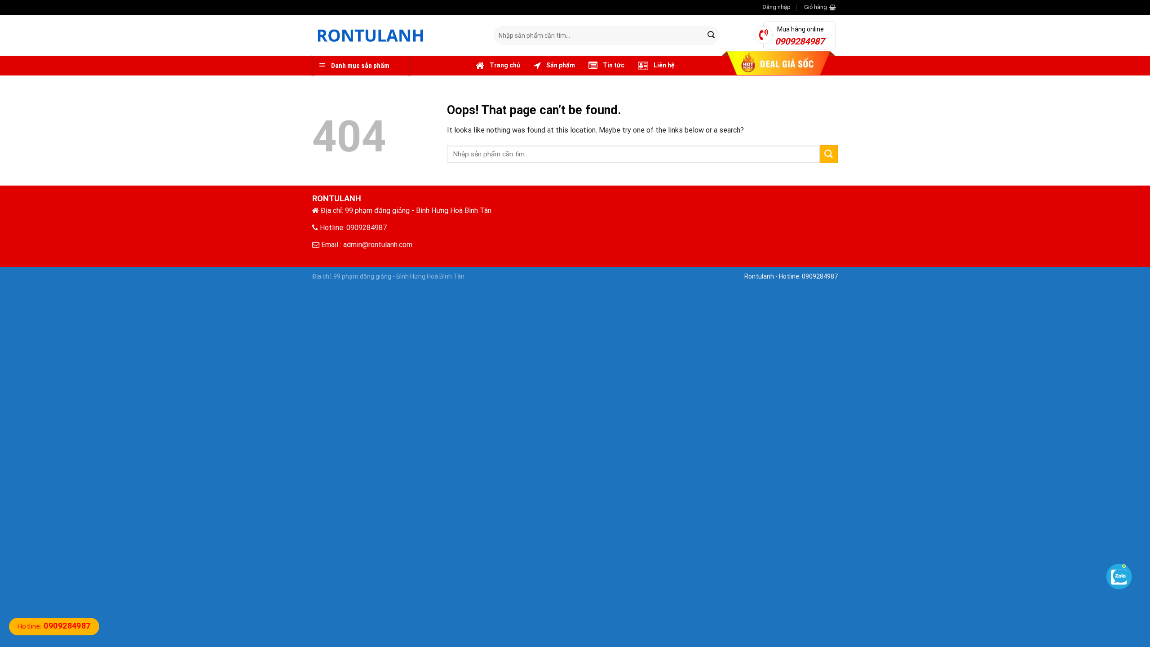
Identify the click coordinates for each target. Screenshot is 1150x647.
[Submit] (711, 35)
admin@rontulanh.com (377, 244)
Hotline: (54, 626)
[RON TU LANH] (396, 35)
